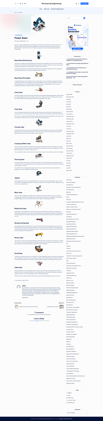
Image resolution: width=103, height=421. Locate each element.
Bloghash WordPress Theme (65, 418)
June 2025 (68, 101)
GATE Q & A (68, 253)
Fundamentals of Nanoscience (73, 251)
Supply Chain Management (72, 354)
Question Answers (70, 332)
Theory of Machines (70, 358)
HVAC (67, 260)
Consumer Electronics (71, 204)
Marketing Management (72, 292)
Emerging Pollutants (71, 221)
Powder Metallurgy (70, 317)
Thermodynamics (70, 363)
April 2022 (68, 141)
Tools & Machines (18, 35)
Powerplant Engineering (71, 322)
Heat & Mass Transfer (71, 258)
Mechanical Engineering (51, 4)
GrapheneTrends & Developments (74, 256)
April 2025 (68, 106)
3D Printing (68, 180)
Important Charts (70, 273)
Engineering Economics (71, 226)
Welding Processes (70, 378)
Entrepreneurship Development (73, 241)
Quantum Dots (69, 329)
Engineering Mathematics (72, 231)
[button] (85, 3)
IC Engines (68, 270)
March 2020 (69, 170)
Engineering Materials (71, 229)
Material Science (70, 295)
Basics (67, 197)
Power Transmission (70, 319)
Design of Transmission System (73, 209)
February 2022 (69, 146)
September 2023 (70, 133)
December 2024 (70, 116)
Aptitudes (68, 192)
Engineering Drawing (71, 224)
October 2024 (69, 121)
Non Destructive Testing (71, 309)
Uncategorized (69, 373)
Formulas (68, 248)
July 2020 (68, 168)
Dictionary (68, 211)
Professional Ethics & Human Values (74, 327)
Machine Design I (70, 283)
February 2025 (69, 111)
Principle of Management (72, 324)
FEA (67, 243)
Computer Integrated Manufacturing (74, 202)
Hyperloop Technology (71, 268)
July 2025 (68, 99)
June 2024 (68, 128)
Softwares (68, 344)
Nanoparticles (69, 305)
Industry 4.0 (69, 278)
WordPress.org (71, 402)
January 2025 (69, 114)
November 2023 (70, 131)
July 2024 (68, 126)
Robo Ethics (69, 339)
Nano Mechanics (70, 302)
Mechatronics (69, 297)
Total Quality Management (72, 368)
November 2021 (69, 150)
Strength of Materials (71, 351)
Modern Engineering (70, 300)
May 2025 (68, 104)
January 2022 (69, 148)
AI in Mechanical (70, 189)
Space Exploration (70, 349)
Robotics (68, 341)
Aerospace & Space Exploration (73, 187)
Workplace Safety (70, 383)
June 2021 (68, 163)
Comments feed (71, 400)
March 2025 (69, 109)
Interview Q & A (69, 280)
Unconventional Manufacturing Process (75, 376)
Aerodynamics (69, 184)
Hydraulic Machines (70, 263)
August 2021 (69, 158)
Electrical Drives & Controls (72, 219)
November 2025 (70, 97)
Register (70, 392)
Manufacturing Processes (72, 287)
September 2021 (70, 155)
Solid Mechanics (70, 346)
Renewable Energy (70, 336)
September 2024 (70, 124)
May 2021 (68, 165)
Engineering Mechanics (71, 233)
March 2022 (69, 143)
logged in (37, 320)
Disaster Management (71, 214)
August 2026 (69, 94)
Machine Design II (70, 285)
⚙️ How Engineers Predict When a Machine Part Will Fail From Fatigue (77, 73)
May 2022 (68, 138)
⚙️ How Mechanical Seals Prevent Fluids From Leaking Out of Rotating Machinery (76, 59)
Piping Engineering (70, 314)
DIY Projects (69, 216)
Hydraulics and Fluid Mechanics (73, 265)
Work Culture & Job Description (73, 381)
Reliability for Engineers (71, 334)
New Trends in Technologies (72, 307)
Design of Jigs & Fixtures (71, 207)
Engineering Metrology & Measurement (75, 236)
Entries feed (70, 397)
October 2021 (69, 153)
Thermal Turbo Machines (72, 361)
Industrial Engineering (71, 275)
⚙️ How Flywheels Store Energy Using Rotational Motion (77, 64)
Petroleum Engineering (71, 312)
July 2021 (68, 160)
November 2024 (70, 119)
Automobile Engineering (71, 194)
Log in (69, 395)
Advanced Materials (71, 182)
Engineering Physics (70, 238)
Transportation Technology (72, 371)
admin (24, 286)
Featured (68, 246)
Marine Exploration (70, 290)
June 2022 (68, 136)
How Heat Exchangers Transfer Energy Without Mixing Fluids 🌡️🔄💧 (77, 77)
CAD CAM (68, 199)
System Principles (70, 356)
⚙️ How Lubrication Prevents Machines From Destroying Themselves (76, 68)
